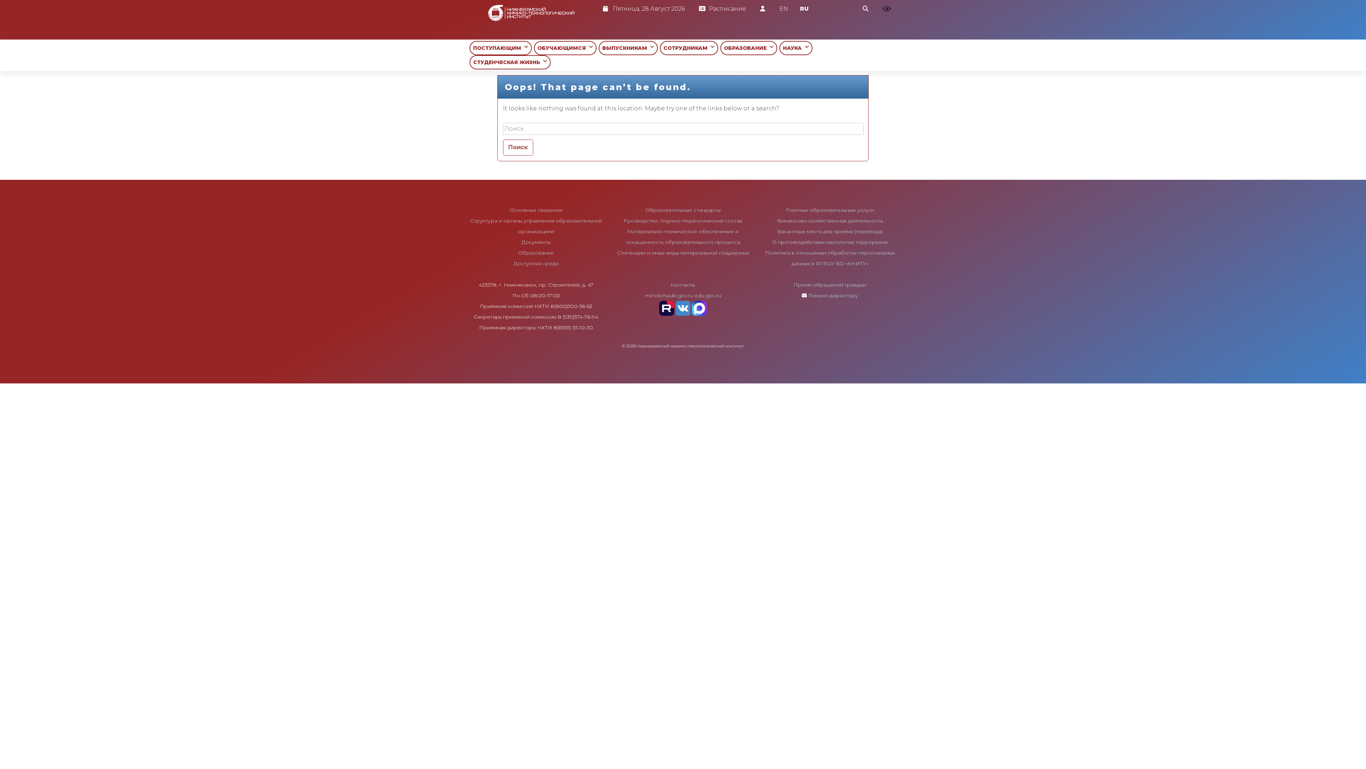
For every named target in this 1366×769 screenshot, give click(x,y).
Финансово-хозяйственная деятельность (830, 221)
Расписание (727, 8)
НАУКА (794, 48)
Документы (536, 242)
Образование (536, 253)
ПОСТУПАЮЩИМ (498, 48)
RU (804, 8)
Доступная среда (536, 263)
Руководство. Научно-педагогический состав (683, 221)
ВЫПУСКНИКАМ (626, 48)
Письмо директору (833, 295)
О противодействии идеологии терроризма (830, 242)
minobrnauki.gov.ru (669, 295)
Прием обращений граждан (830, 285)
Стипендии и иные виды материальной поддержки (683, 253)
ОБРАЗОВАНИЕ (746, 48)
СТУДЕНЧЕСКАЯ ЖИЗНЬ (508, 62)
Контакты (683, 285)
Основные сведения (536, 210)
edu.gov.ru (708, 295)
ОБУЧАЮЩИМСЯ (563, 48)
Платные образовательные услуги (830, 210)
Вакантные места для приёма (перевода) (830, 231)
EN (783, 8)
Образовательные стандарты (683, 210)
